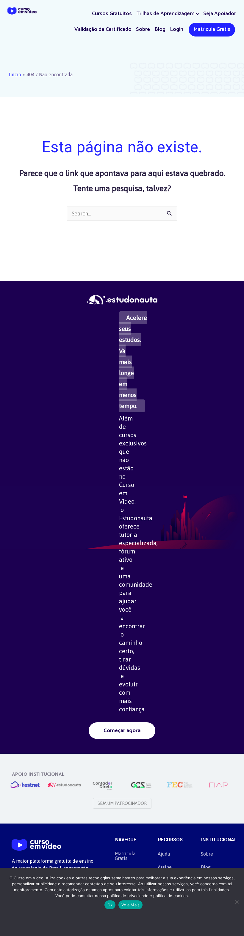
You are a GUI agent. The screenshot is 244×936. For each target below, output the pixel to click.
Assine (165, 867)
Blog (159, 29)
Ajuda (164, 853)
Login (176, 29)
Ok (110, 904)
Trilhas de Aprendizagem (165, 13)
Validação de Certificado (103, 29)
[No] (237, 902)
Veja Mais (130, 904)
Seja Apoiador (219, 13)
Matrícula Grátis (211, 29)
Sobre (143, 29)
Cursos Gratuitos (112, 13)
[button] (198, 14)
